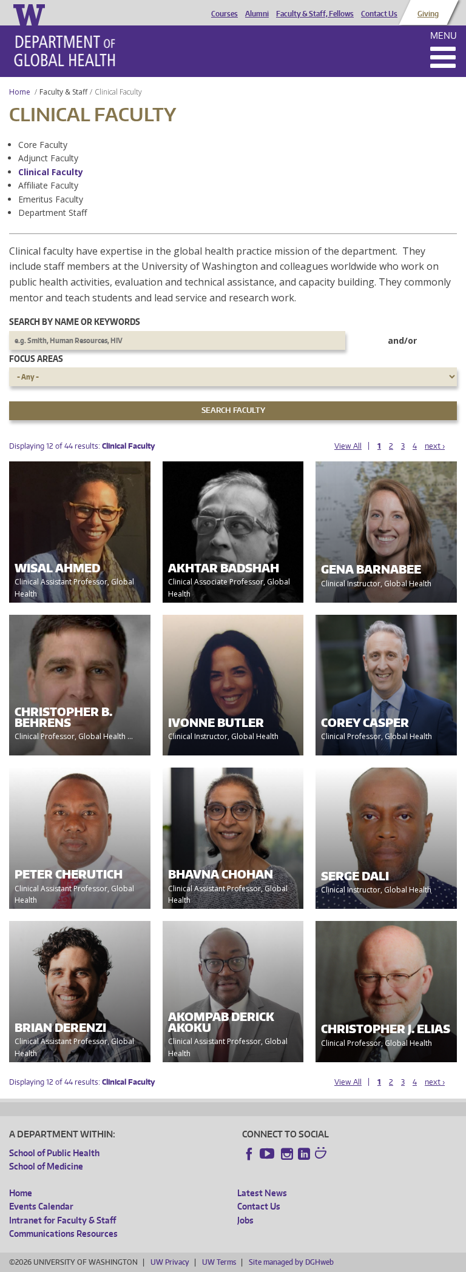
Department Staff (52, 212)
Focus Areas (36, 358)
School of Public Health (54, 1153)
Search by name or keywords (74, 321)
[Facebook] (249, 1153)
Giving (428, 14)
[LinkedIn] (304, 1153)
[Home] (64, 51)
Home (19, 92)
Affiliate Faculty (48, 185)
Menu (443, 35)
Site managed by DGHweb (291, 1262)
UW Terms (219, 1262)
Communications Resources (63, 1233)
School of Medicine (46, 1166)
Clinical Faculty (50, 172)
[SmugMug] (322, 1154)
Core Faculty (42, 144)
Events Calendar (41, 1206)
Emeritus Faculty (50, 199)
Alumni (257, 14)
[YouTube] (268, 1153)
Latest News (262, 1193)
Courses (224, 14)
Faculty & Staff (63, 92)
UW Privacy (169, 1262)
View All (348, 445)
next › (435, 445)
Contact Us (379, 14)
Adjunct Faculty (48, 158)
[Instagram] (287, 1153)
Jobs (245, 1220)
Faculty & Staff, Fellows (315, 14)
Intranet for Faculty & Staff (62, 1220)
